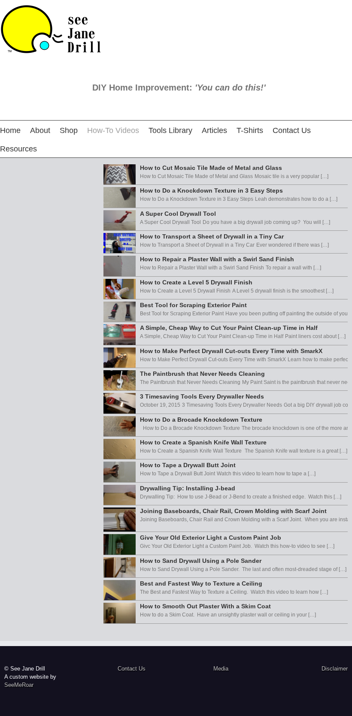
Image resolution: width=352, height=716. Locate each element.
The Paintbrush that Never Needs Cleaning (202, 373)
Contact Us (292, 130)
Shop (69, 130)
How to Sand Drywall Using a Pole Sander (200, 560)
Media (220, 668)
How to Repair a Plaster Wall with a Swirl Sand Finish (217, 259)
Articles (214, 130)
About (40, 130)
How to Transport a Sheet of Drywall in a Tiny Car (212, 236)
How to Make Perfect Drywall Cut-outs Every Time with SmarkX (231, 350)
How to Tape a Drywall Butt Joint (188, 465)
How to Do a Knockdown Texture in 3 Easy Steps (211, 190)
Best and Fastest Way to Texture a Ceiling (201, 583)
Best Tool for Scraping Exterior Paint (193, 305)
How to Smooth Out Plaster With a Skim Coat (205, 606)
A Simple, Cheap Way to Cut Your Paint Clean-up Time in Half (229, 327)
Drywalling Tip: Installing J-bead (187, 488)
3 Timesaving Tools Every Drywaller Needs (202, 396)
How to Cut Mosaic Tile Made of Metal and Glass (211, 167)
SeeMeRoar (18, 685)
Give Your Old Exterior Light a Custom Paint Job (210, 537)
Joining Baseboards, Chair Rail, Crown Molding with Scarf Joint (233, 511)
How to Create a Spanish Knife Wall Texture (203, 442)
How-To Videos (113, 130)
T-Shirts (250, 130)
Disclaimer (335, 668)
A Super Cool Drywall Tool (178, 213)
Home (10, 130)
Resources (18, 149)
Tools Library (170, 130)
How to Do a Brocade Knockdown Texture (201, 419)
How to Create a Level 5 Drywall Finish (196, 282)
